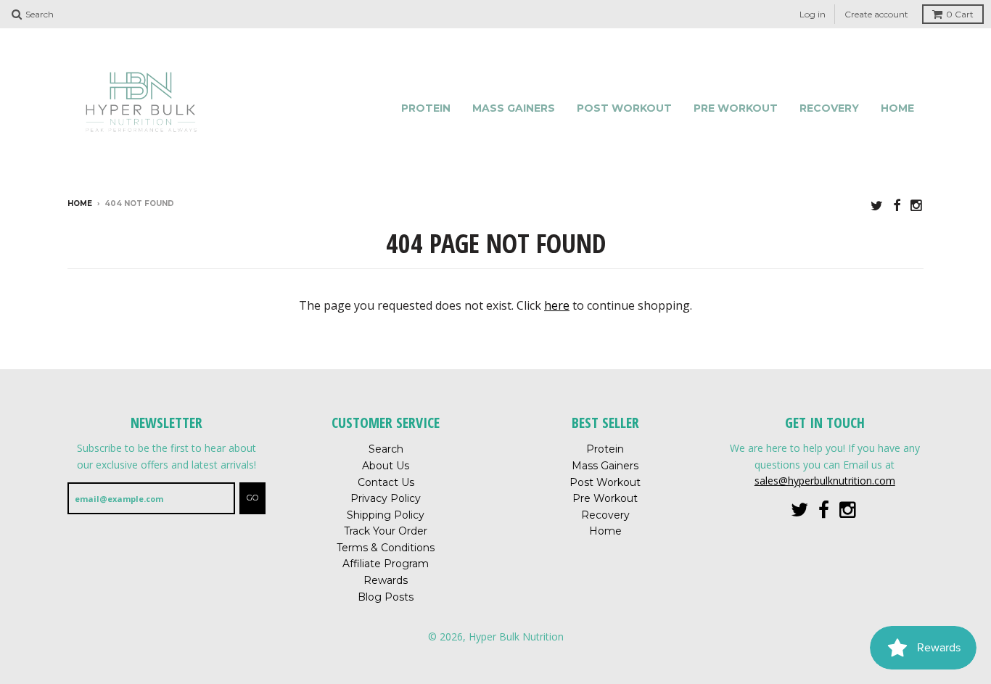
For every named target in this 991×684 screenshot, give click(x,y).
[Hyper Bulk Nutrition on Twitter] (877, 204)
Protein (426, 108)
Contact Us (386, 482)
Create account (876, 14)
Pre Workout (736, 108)
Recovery (829, 108)
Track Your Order (385, 530)
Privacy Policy (385, 498)
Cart (960, 14)
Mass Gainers (513, 108)
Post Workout (624, 108)
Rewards (385, 580)
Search (386, 449)
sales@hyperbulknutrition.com (824, 480)
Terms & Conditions (386, 547)
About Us (385, 465)
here (556, 305)
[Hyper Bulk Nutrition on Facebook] (896, 204)
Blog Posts (386, 596)
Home (897, 108)
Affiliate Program (385, 563)
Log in (812, 14)
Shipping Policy (385, 515)
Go (252, 498)
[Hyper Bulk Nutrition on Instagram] (917, 204)
